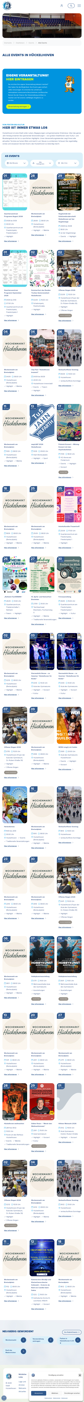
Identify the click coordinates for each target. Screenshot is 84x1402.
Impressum (64, 1398)
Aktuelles (22, 1391)
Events (31, 43)
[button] (80, 1375)
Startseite (8, 43)
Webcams (22, 1388)
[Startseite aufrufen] (7, 5)
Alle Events (42, 43)
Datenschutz (48, 1398)
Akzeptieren (39, 1393)
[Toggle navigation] (79, 5)
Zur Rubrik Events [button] (70, 1332)
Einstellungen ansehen (72, 1393)
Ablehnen (55, 1393)
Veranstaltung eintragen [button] (17, 107)
